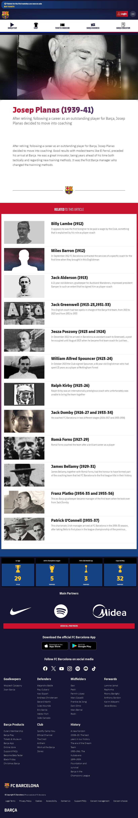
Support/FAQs (11, 751)
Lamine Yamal (111, 685)
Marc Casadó (77, 697)
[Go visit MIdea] (109, 611)
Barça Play (9, 735)
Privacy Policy (25, 801)
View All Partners (69, 626)
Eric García (42, 709)
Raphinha (109, 689)
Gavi (73, 685)
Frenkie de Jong (79, 701)
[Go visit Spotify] (61, 611)
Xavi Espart (42, 693)
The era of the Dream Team (81, 745)
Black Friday (10, 759)
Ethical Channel (44, 735)
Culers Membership (13, 731)
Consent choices (120, 801)
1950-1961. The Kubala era (78, 753)
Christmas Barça (12, 763)
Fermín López (77, 693)
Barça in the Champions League (80, 773)
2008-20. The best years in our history (80, 737)
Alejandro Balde (45, 685)
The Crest (41, 739)
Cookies (39, 801)
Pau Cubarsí (43, 689)
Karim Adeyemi (111, 701)
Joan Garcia (9, 689)
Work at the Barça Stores (46, 749)
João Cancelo (43, 718)
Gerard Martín (44, 701)
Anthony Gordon (112, 697)
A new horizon (78, 731)
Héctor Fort (42, 713)
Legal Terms (10, 801)
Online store (10, 747)
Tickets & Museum (13, 739)
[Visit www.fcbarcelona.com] (5, 15)
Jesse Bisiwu (110, 705)
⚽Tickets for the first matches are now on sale (23, 5)
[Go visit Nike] (20, 611)
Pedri (73, 689)
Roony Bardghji (111, 693)
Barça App (9, 743)
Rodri (73, 713)
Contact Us (65, 801)
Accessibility (51, 801)
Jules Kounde (44, 705)
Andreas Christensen (47, 697)
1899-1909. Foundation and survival (79, 763)
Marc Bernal (76, 709)
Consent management (99, 801)
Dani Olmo (76, 705)
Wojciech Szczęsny (13, 685)
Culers (122, 14)
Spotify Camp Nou (46, 731)
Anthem (41, 743)
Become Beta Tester (13, 755)
